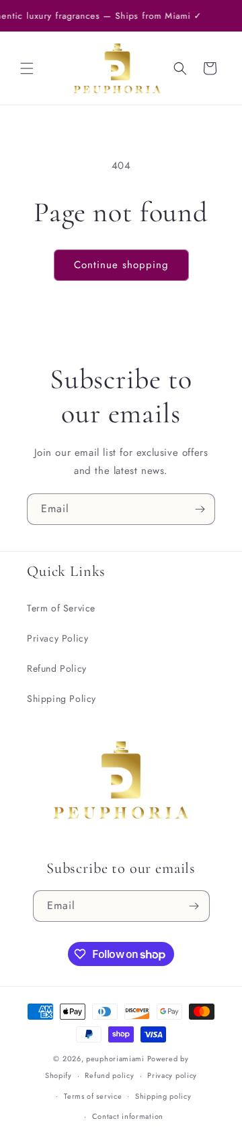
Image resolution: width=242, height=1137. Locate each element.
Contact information (127, 1116)
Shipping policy (163, 1096)
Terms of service (93, 1096)
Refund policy (109, 1075)
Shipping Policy (61, 698)
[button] (27, 68)
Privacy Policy (57, 638)
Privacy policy (172, 1075)
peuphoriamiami (115, 1058)
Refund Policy (57, 668)
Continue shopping (121, 264)
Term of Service (61, 608)
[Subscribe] (199, 509)
